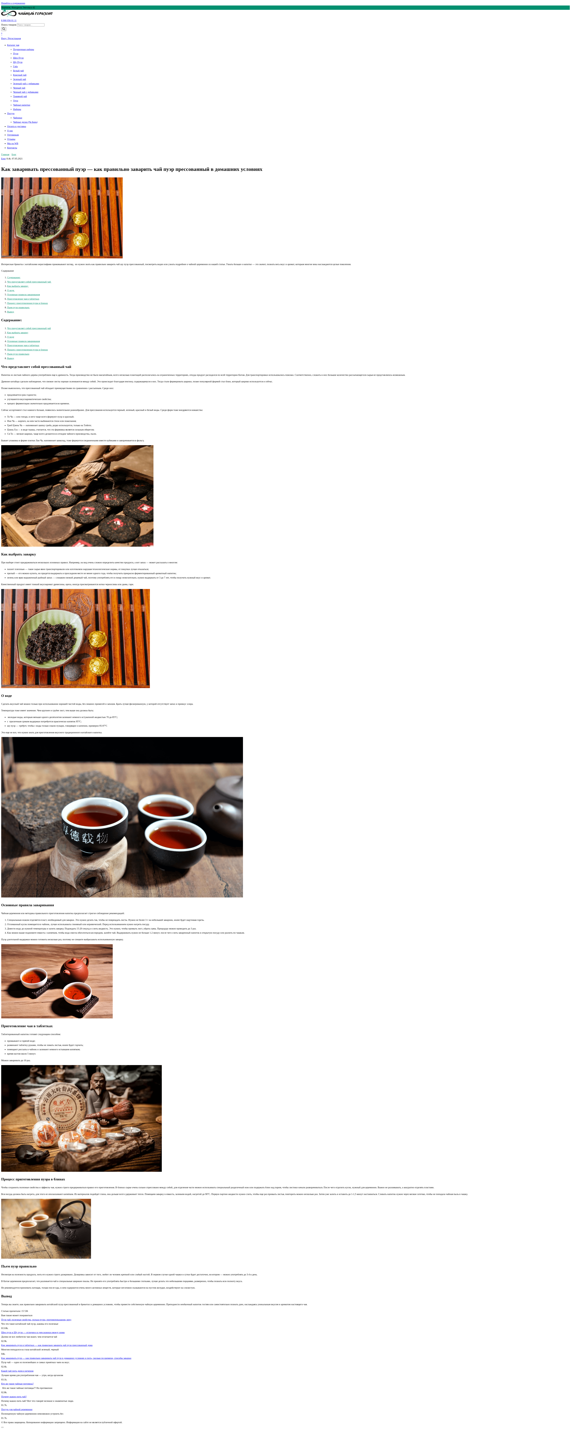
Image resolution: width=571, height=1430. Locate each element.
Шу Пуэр (17, 62)
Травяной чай (20, 96)
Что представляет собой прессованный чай (29, 282)
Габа (15, 66)
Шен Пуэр (18, 58)
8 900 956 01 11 (9, 20)
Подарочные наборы (23, 49)
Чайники (17, 117)
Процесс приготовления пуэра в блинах (27, 303)
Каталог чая (13, 45)
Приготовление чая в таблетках (23, 299)
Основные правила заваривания (23, 294)
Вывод (10, 312)
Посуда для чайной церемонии (16, 1409)
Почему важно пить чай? (14, 1396)
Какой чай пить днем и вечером (17, 1371)
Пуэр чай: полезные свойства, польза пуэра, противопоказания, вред (36, 1319)
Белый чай (18, 70)
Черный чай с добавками (25, 92)
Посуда (10, 113)
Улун (15, 100)
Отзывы (11, 139)
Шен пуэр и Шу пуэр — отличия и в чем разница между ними (33, 1332)
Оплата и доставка (16, 126)
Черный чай (19, 88)
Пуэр (15, 53)
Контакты (12, 148)
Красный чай (19, 75)
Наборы (17, 109)
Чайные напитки (21, 105)
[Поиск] (3, 29)
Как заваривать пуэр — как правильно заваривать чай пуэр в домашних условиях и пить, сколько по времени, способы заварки (66, 1358)
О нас (10, 130)
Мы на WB (12, 143)
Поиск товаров (8, 24)
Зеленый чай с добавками (26, 83)
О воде (11, 290)
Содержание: (13, 277)
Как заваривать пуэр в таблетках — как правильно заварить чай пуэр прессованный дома (46, 1345)
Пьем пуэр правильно (18, 307)
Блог (3, 158)
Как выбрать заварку (18, 286)
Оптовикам (13, 135)
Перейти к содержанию (13, 3)
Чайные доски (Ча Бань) (25, 122)
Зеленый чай (19, 79)
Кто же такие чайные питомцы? (17, 1383)
